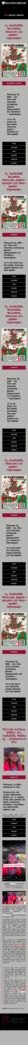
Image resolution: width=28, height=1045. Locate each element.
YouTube (21, 1008)
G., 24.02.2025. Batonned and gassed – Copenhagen (14, 465)
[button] (14, 7)
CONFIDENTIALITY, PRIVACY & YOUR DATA (5, 1020)
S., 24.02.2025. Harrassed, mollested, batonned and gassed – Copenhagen (14, 314)
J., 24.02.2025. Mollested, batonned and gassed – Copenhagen (14, 32)
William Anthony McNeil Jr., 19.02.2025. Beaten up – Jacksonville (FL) (14, 735)
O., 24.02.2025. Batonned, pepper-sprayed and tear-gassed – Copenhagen (14, 600)
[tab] (14, 83)
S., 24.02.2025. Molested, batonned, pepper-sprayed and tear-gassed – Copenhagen (14, 181)
